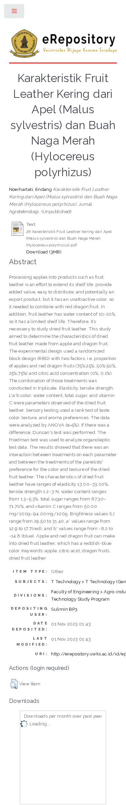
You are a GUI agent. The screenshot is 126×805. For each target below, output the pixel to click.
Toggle (14, 12)
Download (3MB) (44, 251)
